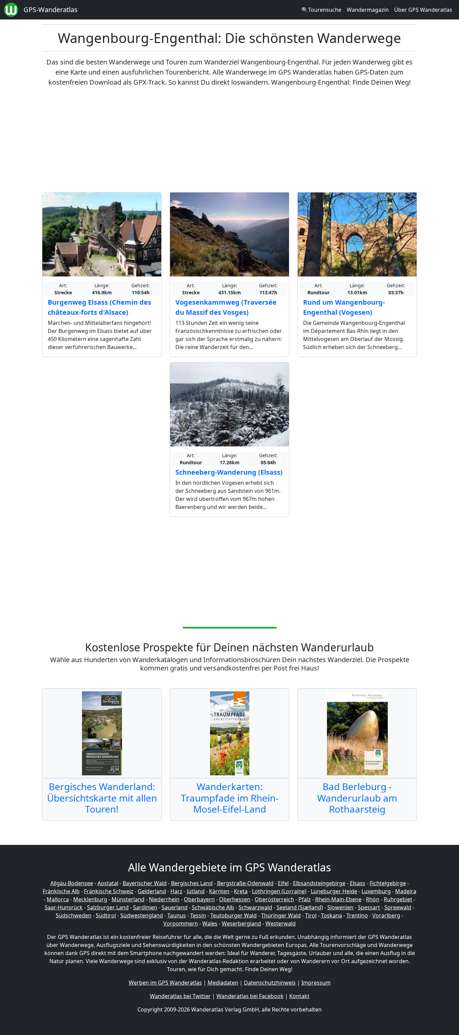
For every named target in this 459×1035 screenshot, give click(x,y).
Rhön (372, 899)
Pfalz (304, 899)
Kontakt (299, 996)
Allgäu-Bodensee (71, 883)
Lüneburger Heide (334, 891)
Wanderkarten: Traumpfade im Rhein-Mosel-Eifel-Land (230, 797)
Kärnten (219, 891)
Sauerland (174, 907)
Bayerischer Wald (145, 883)
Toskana (331, 915)
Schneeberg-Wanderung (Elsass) (229, 472)
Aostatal (107, 883)
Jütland (196, 891)
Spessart (369, 907)
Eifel (283, 883)
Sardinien (145, 907)
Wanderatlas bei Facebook (250, 996)
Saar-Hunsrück (64, 907)
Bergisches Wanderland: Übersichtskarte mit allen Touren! (102, 797)
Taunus (176, 915)
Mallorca (58, 899)
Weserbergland (241, 923)
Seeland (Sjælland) (300, 907)
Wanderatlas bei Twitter (180, 996)
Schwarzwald (255, 907)
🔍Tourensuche (321, 9)
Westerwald (280, 923)
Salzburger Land (108, 907)
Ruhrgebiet (398, 899)
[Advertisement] (229, 140)
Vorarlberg (386, 915)
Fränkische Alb (61, 891)
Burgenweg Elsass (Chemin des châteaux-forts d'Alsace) (99, 307)
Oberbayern (199, 899)
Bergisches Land (192, 883)
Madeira (405, 891)
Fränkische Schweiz (108, 891)
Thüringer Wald (281, 915)
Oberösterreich (274, 899)
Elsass (357, 883)
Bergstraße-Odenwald (245, 883)
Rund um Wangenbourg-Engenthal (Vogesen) (344, 307)
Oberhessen (234, 899)
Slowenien (340, 907)
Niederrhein (164, 899)
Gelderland (152, 891)
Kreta (241, 891)
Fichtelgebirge (388, 883)
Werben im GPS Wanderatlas (165, 982)
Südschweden (73, 915)
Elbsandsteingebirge (319, 883)
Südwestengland (141, 915)
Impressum (316, 982)
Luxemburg (376, 891)
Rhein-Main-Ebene (338, 899)
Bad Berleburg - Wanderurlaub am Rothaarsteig (357, 797)
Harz (176, 891)
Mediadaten (223, 982)
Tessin (198, 915)
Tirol (311, 915)
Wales (209, 923)
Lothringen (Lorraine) (279, 891)
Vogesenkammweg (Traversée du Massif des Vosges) (226, 307)
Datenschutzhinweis (270, 982)
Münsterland (128, 899)
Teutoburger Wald (233, 915)
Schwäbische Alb (213, 907)
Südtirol (106, 915)
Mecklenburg (90, 899)
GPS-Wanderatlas (51, 9)
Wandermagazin (368, 9)
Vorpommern (180, 923)
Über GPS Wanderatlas (423, 9)
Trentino (357, 915)
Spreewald (397, 907)
